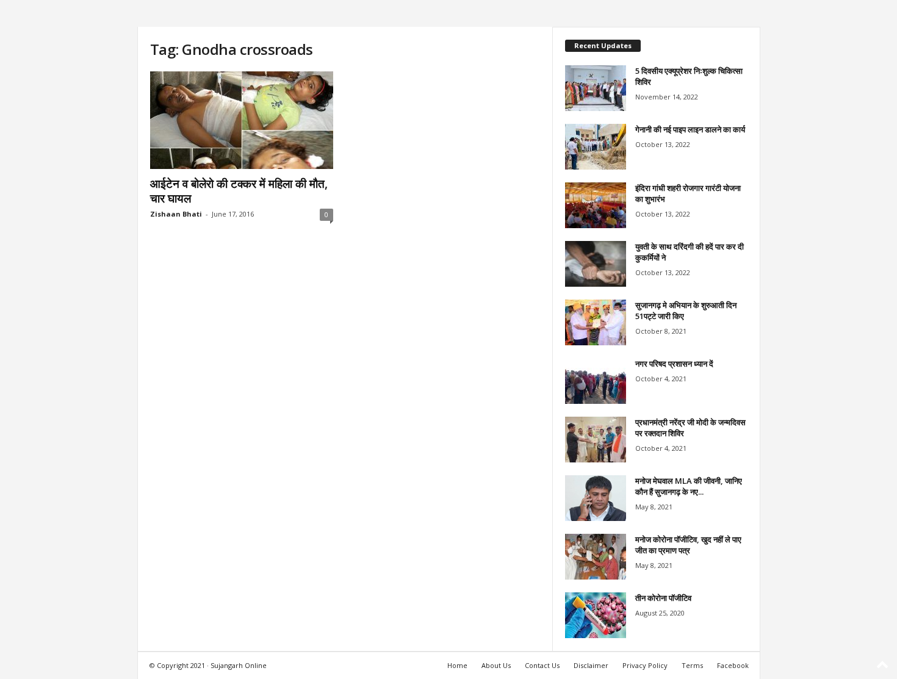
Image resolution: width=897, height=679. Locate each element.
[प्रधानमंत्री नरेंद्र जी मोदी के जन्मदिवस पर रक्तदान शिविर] (595, 439)
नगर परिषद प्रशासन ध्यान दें (674, 363)
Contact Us (542, 665)
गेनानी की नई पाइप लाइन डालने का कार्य (690, 129)
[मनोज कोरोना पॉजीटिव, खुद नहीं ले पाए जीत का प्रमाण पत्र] (595, 557)
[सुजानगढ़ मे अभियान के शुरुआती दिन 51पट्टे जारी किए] (595, 322)
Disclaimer (591, 665)
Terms (692, 665)
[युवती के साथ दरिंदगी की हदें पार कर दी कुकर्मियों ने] (595, 264)
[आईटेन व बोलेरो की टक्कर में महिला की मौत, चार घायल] (241, 120)
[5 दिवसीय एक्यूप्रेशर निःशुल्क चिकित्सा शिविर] (595, 88)
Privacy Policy (645, 665)
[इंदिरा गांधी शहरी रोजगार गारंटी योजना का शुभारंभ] (595, 205)
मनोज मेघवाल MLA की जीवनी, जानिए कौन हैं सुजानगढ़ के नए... (688, 486)
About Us (496, 665)
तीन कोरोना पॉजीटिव (663, 597)
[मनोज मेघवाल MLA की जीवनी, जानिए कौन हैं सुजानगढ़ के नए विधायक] (595, 498)
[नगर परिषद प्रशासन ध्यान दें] (595, 381)
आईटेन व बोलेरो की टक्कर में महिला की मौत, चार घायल (239, 191)
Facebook (733, 665)
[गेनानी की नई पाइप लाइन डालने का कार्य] (595, 147)
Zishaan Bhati (176, 213)
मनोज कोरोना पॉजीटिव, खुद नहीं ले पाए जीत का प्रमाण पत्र (688, 545)
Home (457, 665)
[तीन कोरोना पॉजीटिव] (595, 615)
